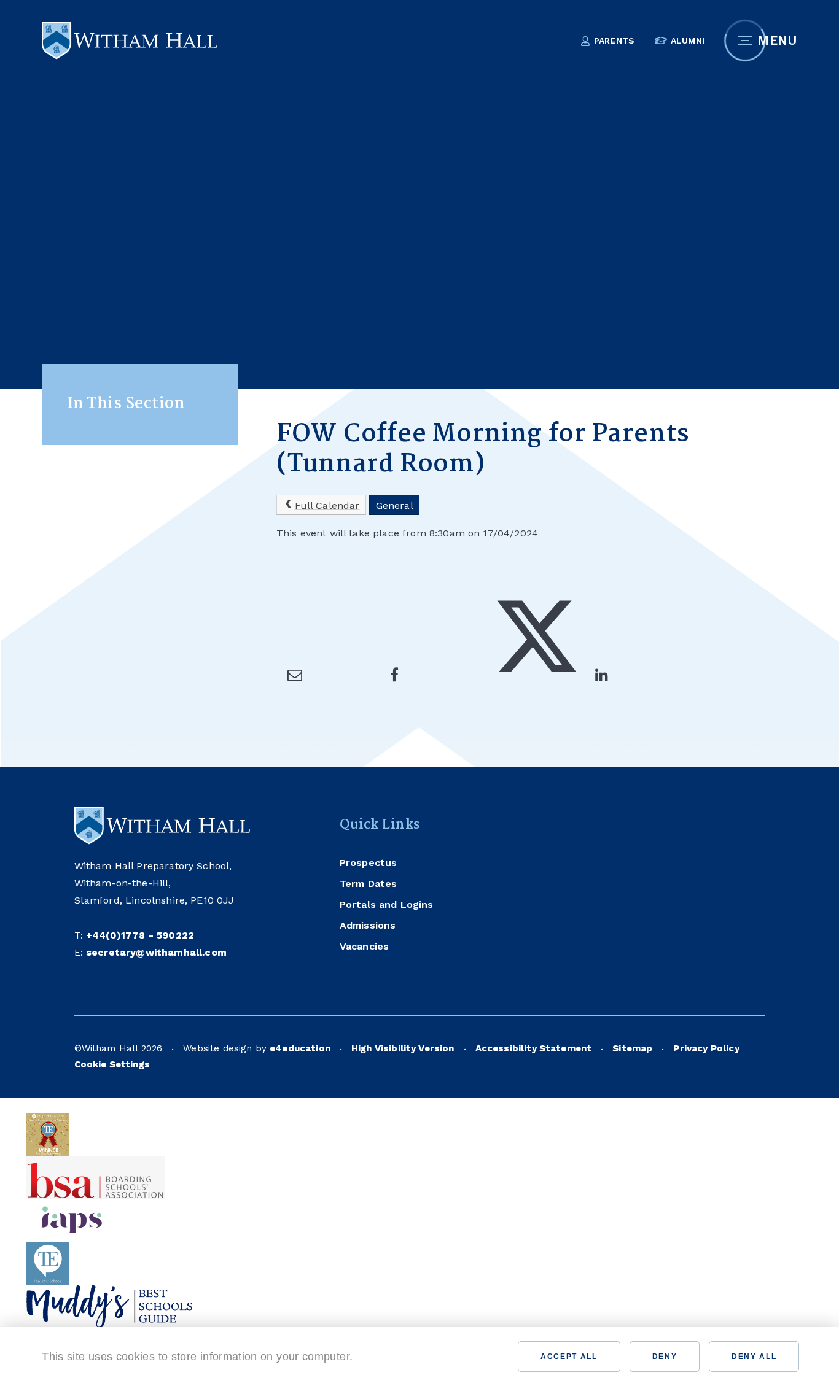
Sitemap (632, 1048)
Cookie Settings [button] (112, 1064)
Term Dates (368, 883)
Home (290, 369)
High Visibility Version (403, 1048)
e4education (300, 1048)
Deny (664, 1356)
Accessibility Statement (533, 1048)
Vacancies (364, 946)
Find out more (402, 1356)
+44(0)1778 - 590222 (140, 935)
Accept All (569, 1356)
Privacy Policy (706, 1048)
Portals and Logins (387, 904)
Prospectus (368, 863)
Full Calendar (327, 505)
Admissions (368, 925)
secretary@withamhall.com (156, 952)
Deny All (754, 1356)
